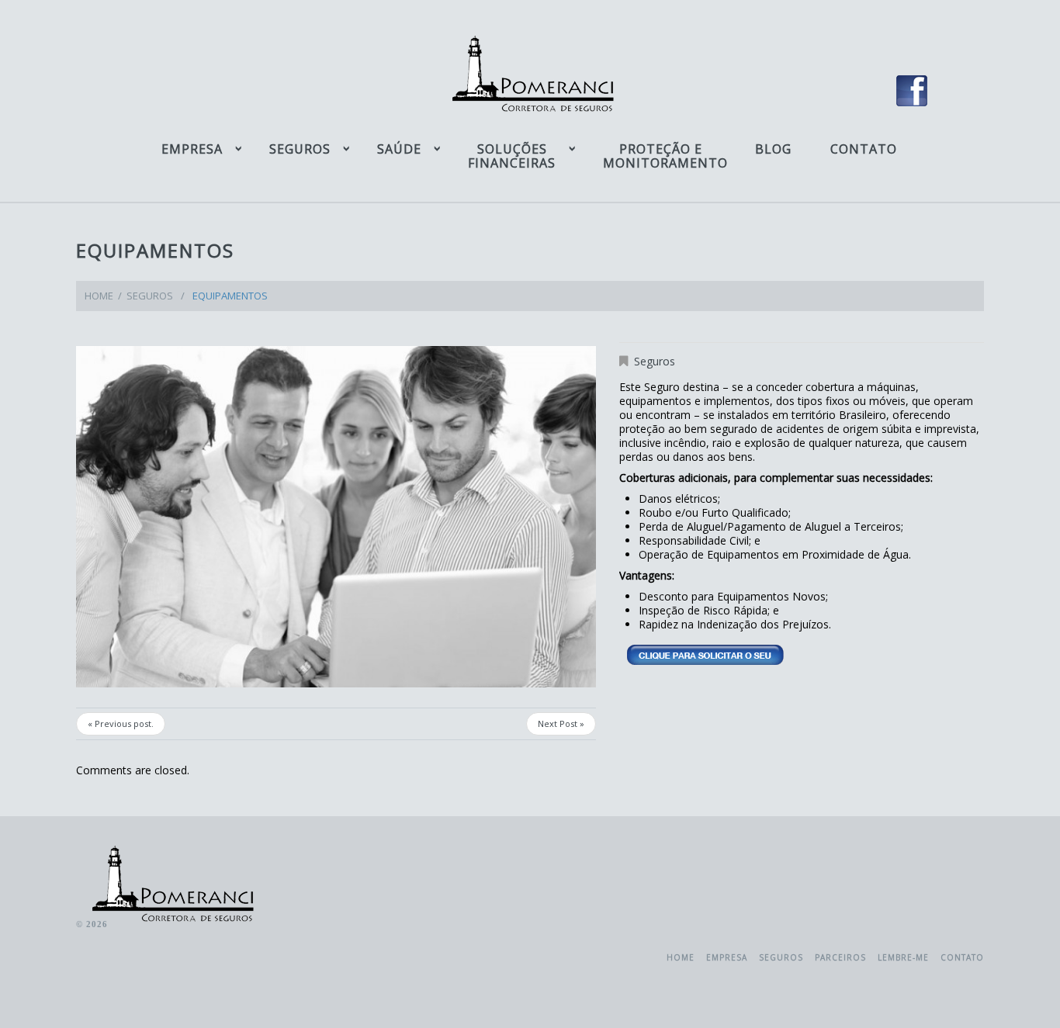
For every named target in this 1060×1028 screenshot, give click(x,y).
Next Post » (561, 723)
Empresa (192, 149)
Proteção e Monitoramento (661, 156)
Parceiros (840, 957)
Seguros (300, 149)
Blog (773, 149)
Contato (863, 149)
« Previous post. (121, 723)
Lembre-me (903, 957)
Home (99, 296)
